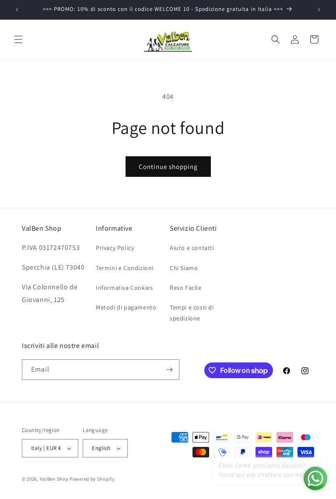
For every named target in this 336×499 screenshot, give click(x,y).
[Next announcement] (319, 9)
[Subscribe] (169, 369)
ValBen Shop (54, 479)
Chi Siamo (184, 268)
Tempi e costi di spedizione (192, 312)
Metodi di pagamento (126, 307)
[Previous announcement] (17, 9)
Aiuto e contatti (192, 248)
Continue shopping (168, 166)
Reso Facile (186, 288)
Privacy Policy (115, 248)
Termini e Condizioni (125, 268)
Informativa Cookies (124, 288)
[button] (18, 39)
